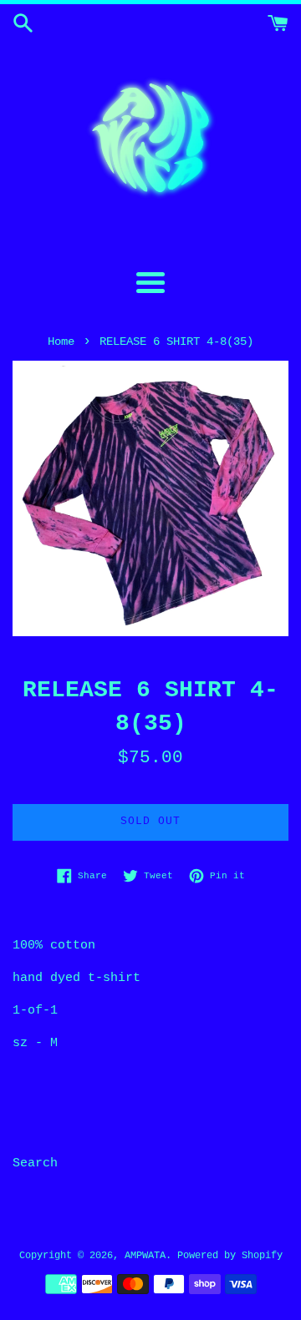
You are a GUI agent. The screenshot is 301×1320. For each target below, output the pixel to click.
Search (35, 1163)
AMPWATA (145, 1256)
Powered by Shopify (230, 1256)
